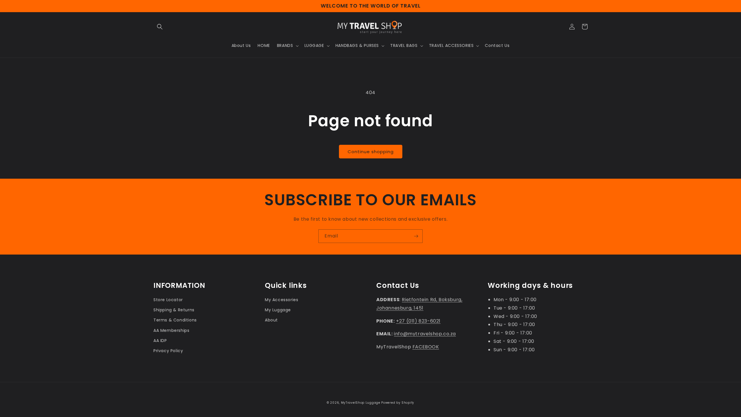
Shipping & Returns (174, 310)
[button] (159, 26)
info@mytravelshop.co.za (425, 333)
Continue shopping (371, 152)
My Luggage (278, 310)
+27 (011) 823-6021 (418, 321)
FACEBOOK (425, 346)
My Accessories (281, 300)
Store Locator (168, 300)
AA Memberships (171, 330)
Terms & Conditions (175, 320)
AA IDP (160, 340)
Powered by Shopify (397, 402)
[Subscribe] (416, 236)
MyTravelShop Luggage (360, 402)
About (271, 320)
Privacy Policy (168, 351)
